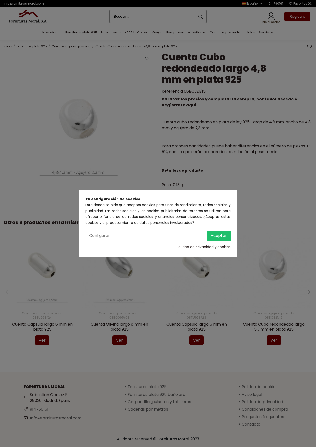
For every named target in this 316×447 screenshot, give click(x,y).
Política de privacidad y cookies (204, 246)
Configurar (99, 235)
